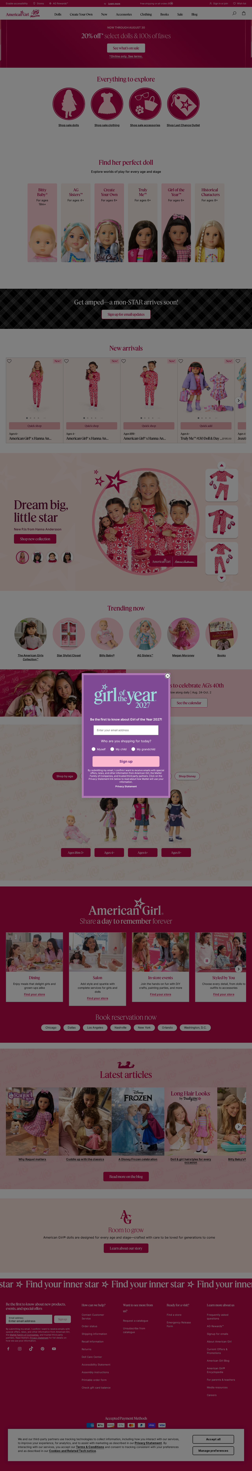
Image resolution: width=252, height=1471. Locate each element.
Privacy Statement (126, 786)
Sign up (126, 761)
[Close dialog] (167, 675)
